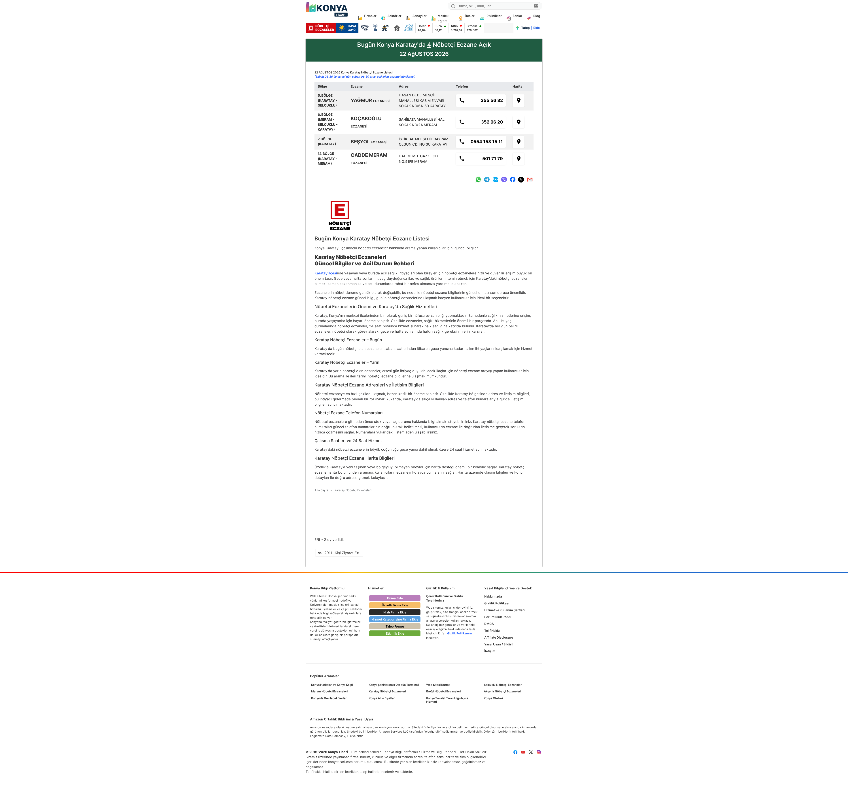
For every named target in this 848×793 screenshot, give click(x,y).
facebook (512, 179)
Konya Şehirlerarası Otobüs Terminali (394, 684)
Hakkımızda (493, 596)
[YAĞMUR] (518, 100)
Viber (504, 179)
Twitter (531, 752)
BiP (495, 179)
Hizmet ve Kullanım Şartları (504, 610)
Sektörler (394, 16)
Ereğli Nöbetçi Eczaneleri (443, 691)
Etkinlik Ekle (395, 633)
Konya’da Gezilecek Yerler (328, 698)
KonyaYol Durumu (385, 28)
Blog (536, 16)
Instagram (538, 752)
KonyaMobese (365, 28)
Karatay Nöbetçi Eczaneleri (387, 691)
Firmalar (370, 16)
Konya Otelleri (493, 698)
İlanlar (517, 16)
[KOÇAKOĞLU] (518, 122)
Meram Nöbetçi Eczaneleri (329, 691)
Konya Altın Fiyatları (382, 698)
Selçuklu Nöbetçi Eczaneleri (503, 684)
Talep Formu (395, 626)
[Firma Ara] (453, 6)
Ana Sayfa (321, 490)
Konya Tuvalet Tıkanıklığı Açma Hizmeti (447, 699)
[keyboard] (536, 6)
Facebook (515, 752)
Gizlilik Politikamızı (459, 633)
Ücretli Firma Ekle (395, 605)
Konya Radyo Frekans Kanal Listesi (375, 27)
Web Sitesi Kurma (438, 684)
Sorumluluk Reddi (497, 617)
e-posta (530, 179)
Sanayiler (420, 16)
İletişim (489, 651)
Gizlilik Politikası (496, 603)
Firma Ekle (395, 598)
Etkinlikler (494, 16)
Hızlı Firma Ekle (394, 612)
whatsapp (478, 179)
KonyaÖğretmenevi (409, 27)
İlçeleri (470, 16)
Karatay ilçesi (325, 273)
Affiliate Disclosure (498, 637)
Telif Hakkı (492, 630)
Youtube (523, 752)
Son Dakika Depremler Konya (397, 28)
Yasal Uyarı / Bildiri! (498, 644)
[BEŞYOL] (518, 142)
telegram (486, 179)
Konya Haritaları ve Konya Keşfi (332, 684)
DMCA (489, 624)
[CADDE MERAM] (518, 159)
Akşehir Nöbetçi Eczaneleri (502, 691)
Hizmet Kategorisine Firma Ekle (394, 619)
